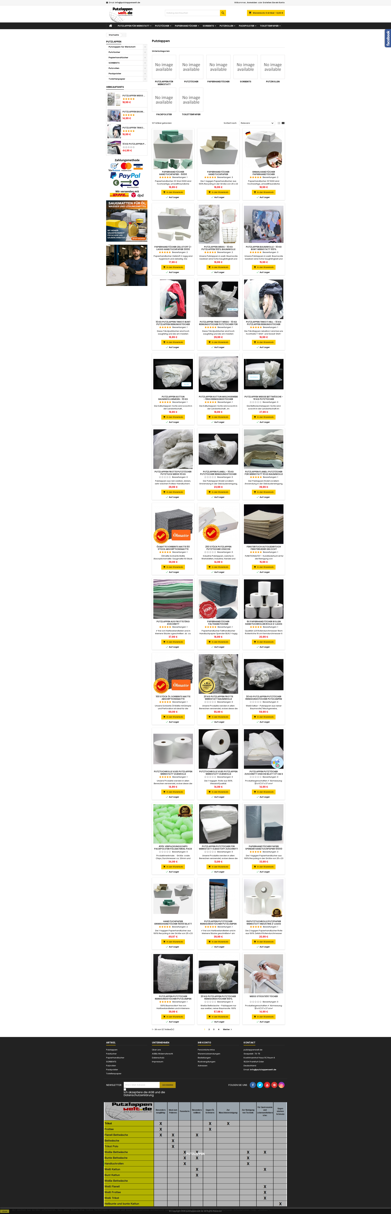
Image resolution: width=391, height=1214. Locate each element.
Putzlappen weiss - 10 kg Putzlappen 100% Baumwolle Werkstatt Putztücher (134, 95)
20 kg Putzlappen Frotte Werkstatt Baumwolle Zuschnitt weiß (218, 699)
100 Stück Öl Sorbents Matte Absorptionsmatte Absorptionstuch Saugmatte (173, 699)
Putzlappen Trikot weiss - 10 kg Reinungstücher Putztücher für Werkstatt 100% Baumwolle (218, 324)
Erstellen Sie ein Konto (274, 2)
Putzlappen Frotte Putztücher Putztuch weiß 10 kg (173, 473)
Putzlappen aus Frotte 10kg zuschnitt (173, 622)
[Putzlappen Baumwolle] (126, 265)
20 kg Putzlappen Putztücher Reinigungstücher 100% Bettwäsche (218, 999)
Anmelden (252, 2)
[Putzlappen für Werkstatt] (164, 67)
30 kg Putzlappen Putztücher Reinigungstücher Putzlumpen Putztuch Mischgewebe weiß (263, 699)
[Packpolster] (164, 100)
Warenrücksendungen (209, 1053)
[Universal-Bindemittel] (126, 220)
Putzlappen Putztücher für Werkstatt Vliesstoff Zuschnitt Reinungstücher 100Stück (218, 849)
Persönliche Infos (206, 1049)
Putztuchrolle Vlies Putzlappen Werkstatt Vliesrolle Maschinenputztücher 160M (173, 774)
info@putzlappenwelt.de (127, 2)
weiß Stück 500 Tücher (264, 996)
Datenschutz (158, 1057)
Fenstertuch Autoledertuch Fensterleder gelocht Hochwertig (264, 549)
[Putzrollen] (273, 67)
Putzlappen (113, 41)
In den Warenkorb (173, 192)
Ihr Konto (204, 1042)
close (4, 1211)
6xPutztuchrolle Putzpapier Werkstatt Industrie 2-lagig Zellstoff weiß (264, 924)
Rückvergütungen (206, 1061)
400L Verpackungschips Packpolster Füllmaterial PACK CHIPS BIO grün (173, 849)
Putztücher (162, 25)
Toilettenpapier (269, 25)
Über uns (156, 1049)
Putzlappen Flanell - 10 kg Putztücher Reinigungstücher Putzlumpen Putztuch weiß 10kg (218, 474)
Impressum (157, 1061)
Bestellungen (204, 1057)
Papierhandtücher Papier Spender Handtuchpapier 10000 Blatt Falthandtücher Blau (263, 849)
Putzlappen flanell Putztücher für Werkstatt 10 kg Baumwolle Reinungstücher (264, 474)
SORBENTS (208, 25)
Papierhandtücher (186, 25)
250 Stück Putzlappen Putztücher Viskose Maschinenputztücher (218, 549)
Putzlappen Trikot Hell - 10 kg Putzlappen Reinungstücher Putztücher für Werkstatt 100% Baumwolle (134, 127)
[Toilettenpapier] (191, 100)
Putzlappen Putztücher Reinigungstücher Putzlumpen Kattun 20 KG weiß (218, 924)
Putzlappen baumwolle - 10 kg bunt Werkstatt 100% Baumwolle (134, 111)
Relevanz (257, 123)
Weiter (228, 1029)
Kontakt (249, 1042)
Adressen (202, 1065)
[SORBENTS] (246, 67)
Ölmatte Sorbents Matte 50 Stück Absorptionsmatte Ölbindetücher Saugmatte (173, 549)
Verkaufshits (115, 87)
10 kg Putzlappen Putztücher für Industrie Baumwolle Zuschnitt (134, 144)
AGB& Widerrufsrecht (162, 1053)
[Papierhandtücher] (218, 67)
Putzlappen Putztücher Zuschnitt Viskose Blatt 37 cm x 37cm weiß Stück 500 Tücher (264, 774)
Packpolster (246, 25)
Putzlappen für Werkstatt (133, 25)
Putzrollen (226, 25)
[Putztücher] (191, 67)
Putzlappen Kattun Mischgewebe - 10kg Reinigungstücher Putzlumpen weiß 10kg (218, 399)
